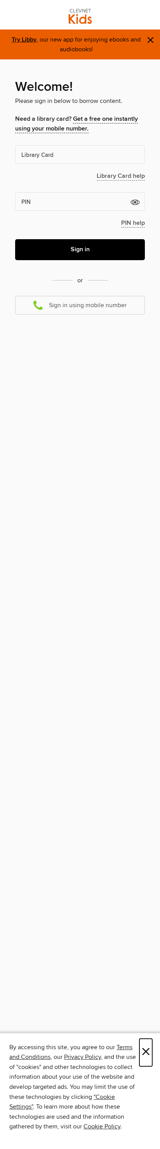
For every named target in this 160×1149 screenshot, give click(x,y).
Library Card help (121, 176)
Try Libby (24, 40)
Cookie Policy (101, 1126)
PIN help (133, 223)
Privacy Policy (82, 1057)
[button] (135, 202)
